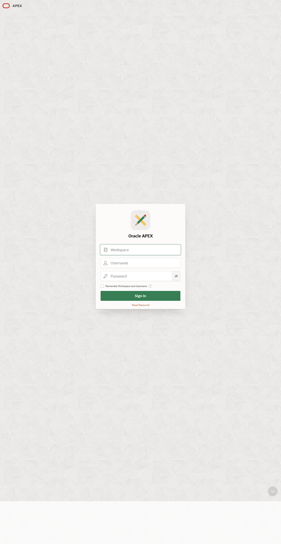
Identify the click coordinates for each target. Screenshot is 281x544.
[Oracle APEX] (12, 6)
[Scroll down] (273, 491)
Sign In (140, 296)
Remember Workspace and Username (126, 286)
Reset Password (140, 305)
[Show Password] (176, 276)
